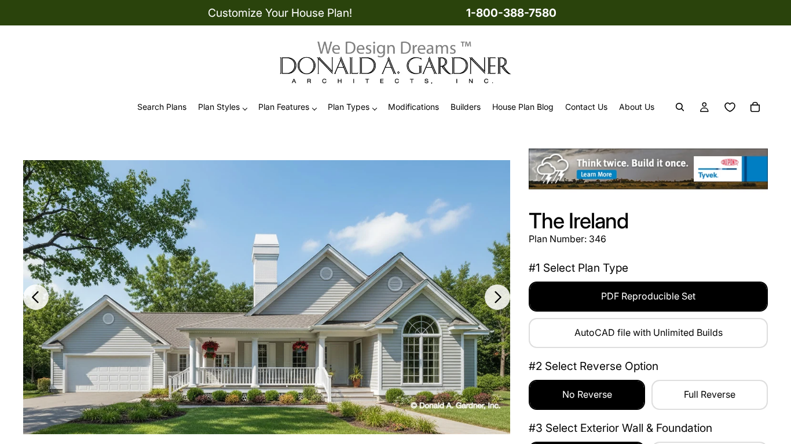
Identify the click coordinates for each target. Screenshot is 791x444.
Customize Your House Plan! (280, 13)
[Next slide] (497, 297)
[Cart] (755, 107)
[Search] (680, 107)
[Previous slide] (36, 297)
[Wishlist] (729, 107)
